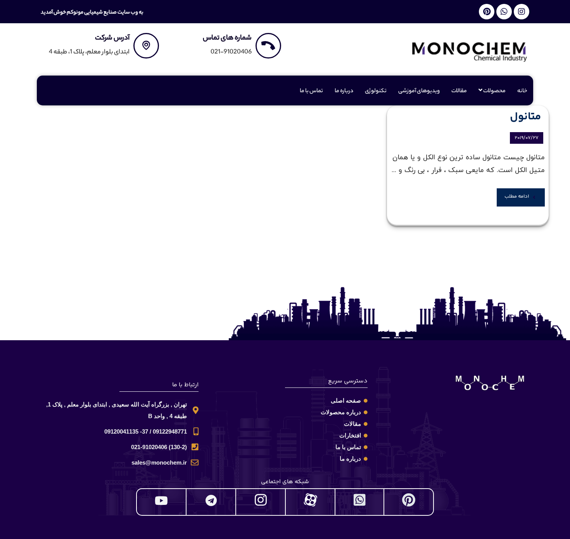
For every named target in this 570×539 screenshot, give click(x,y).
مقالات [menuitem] (459, 91)
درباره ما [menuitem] (344, 91)
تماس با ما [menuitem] (311, 91)
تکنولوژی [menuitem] (376, 91)
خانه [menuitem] (522, 91)
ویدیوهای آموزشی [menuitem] (419, 91)
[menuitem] (492, 91)
